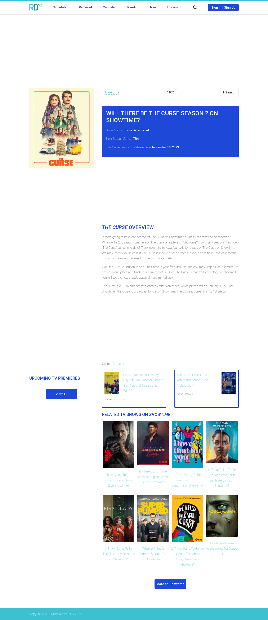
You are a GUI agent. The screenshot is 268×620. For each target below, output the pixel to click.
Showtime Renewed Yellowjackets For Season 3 (222, 548)
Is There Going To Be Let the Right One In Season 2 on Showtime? (118, 480)
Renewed (85, 7)
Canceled (109, 7)
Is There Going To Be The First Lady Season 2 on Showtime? (119, 554)
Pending (133, 7)
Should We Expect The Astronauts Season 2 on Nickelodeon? (192, 380)
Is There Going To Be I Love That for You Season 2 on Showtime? (187, 480)
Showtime (111, 92)
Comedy (118, 364)
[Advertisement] (134, 48)
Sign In (216, 7)
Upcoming (174, 7)
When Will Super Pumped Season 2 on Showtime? (153, 554)
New (153, 7)
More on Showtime (170, 584)
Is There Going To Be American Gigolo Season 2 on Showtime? (153, 477)
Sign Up (230, 7)
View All (61, 394)
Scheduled (60, 7)
